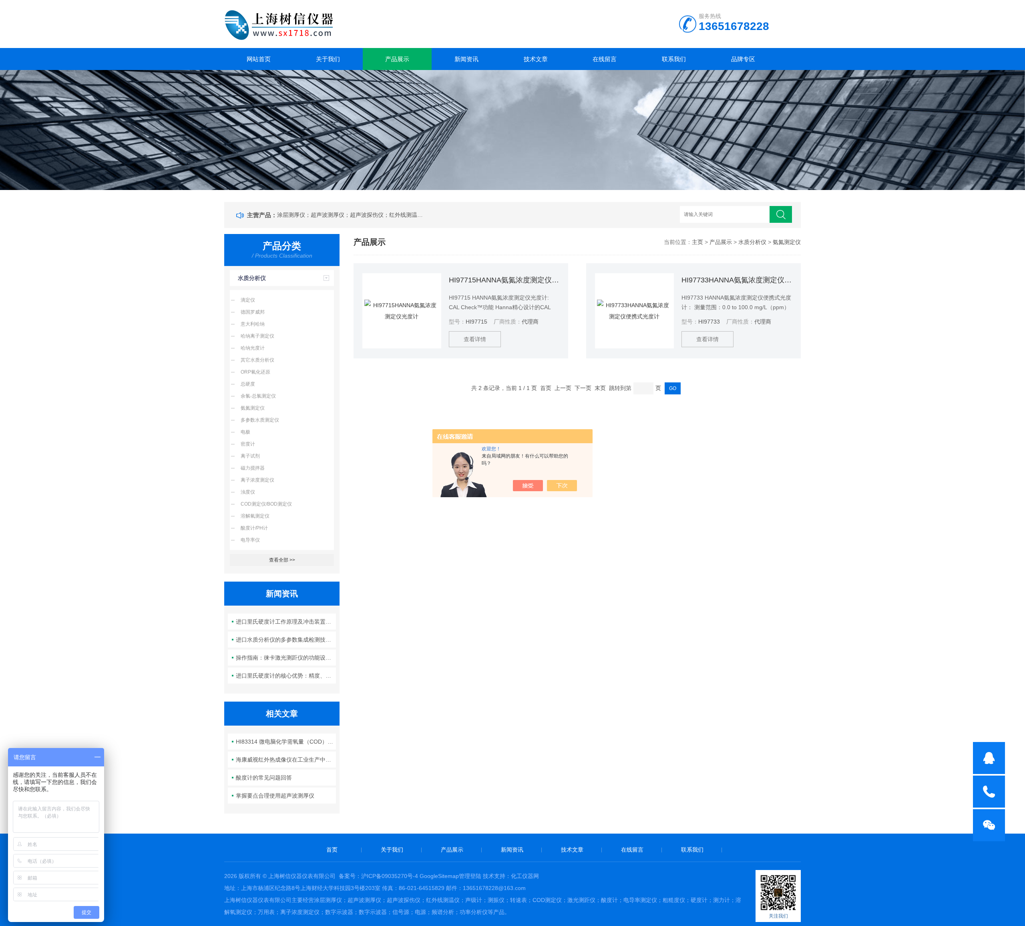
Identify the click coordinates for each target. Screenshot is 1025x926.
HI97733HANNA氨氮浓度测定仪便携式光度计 (736, 280)
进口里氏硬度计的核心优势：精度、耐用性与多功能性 (286, 675)
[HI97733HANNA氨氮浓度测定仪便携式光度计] (634, 310)
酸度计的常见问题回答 (264, 777)
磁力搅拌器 (253, 468)
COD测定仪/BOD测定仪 (266, 504)
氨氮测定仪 (253, 408)
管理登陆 (470, 876)
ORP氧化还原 (255, 372)
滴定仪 (248, 300)
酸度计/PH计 (254, 528)
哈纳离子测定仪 (257, 336)
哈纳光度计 (253, 348)
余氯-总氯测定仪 (258, 396)
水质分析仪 (252, 278)
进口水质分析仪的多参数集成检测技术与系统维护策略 (286, 639)
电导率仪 (250, 540)
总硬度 (248, 384)
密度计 (248, 444)
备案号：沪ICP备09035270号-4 (378, 876)
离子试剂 (250, 456)
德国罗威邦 (253, 312)
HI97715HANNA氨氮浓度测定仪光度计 (504, 280)
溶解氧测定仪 (255, 516)
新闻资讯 (466, 59)
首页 (332, 849)
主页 (697, 242)
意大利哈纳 (253, 324)
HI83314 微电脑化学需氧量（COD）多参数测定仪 (286, 741)
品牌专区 (743, 59)
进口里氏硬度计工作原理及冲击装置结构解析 (286, 621)
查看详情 (475, 339)
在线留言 (605, 59)
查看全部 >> (282, 560)
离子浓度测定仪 (257, 480)
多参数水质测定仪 (260, 420)
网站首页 (259, 59)
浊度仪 (248, 492)
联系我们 (674, 59)
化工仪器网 (525, 876)
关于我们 (328, 59)
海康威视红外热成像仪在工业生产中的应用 (286, 759)
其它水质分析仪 (257, 360)
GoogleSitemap (439, 876)
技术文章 (536, 59)
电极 (245, 432)
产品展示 (397, 59)
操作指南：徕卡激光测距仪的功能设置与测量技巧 (286, 657)
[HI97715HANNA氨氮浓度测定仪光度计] (401, 310)
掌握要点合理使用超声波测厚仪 (275, 795)
